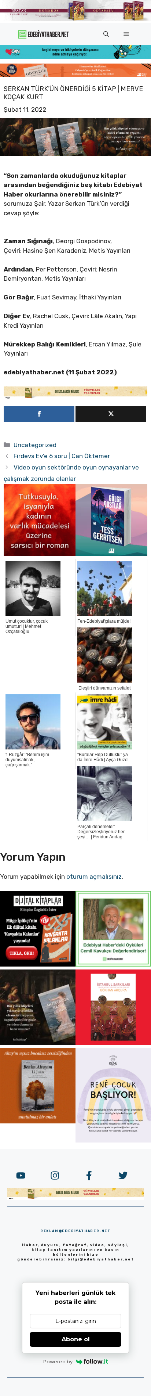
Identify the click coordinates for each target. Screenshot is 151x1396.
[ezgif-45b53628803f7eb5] (75, 56)
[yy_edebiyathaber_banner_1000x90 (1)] (75, 397)
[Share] (39, 414)
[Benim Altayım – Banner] (38, 1121)
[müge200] (38, 964)
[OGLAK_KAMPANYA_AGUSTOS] (113, 1043)
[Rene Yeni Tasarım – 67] (113, 1140)
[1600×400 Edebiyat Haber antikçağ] (75, 153)
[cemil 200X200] (113, 964)
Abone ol (76, 1339)
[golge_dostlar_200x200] (111, 554)
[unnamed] (40, 554)
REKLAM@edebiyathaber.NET (75, 1231)
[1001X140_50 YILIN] (75, 19)
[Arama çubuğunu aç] (106, 34)
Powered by (58, 1361)
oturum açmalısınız (94, 876)
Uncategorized (35, 445)
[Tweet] (111, 414)
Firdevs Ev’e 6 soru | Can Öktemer (62, 456)
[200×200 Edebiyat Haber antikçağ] (38, 1043)
